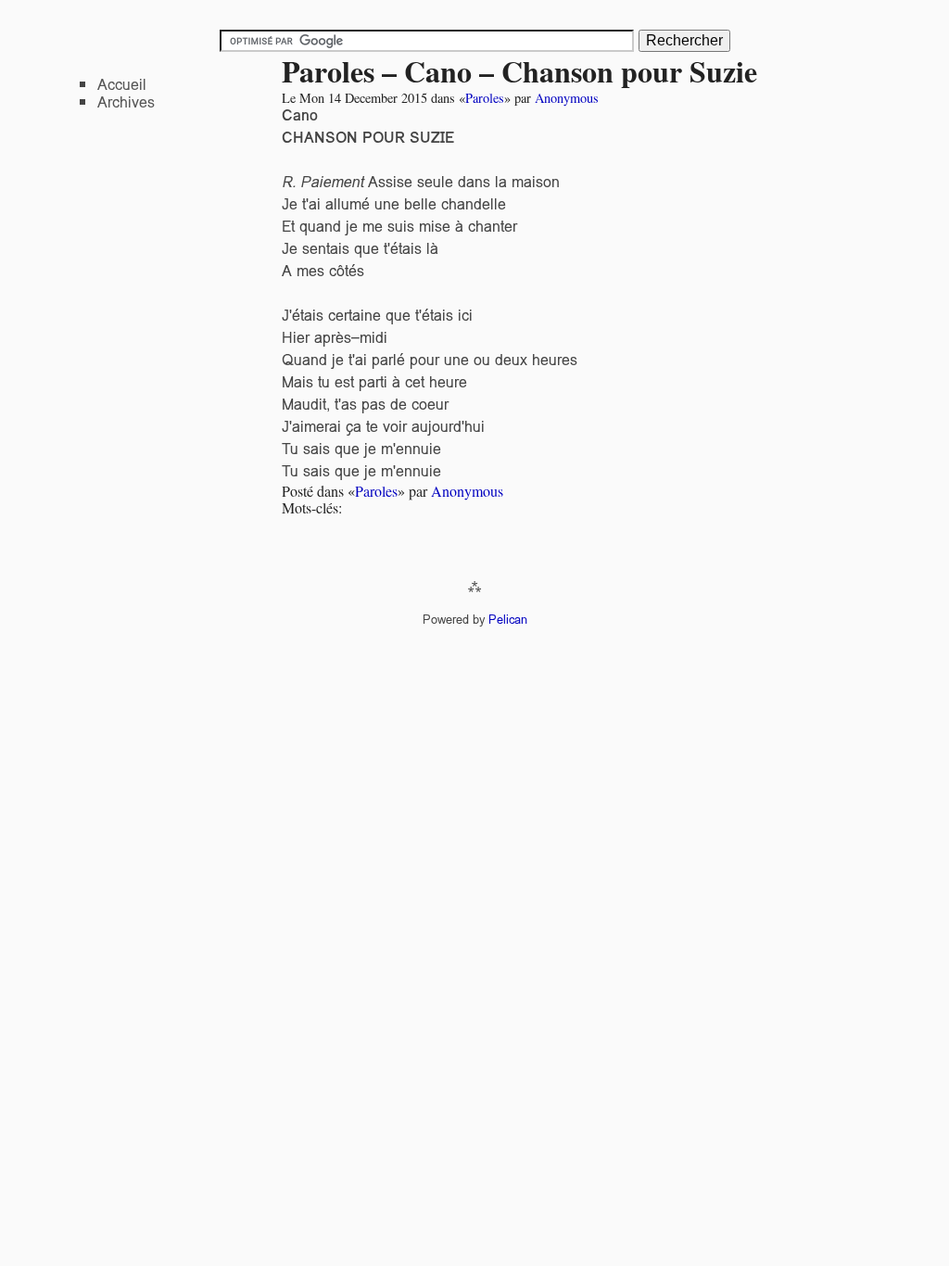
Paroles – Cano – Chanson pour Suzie (519, 71)
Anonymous (567, 98)
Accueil (121, 84)
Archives (126, 102)
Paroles (484, 98)
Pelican (507, 619)
